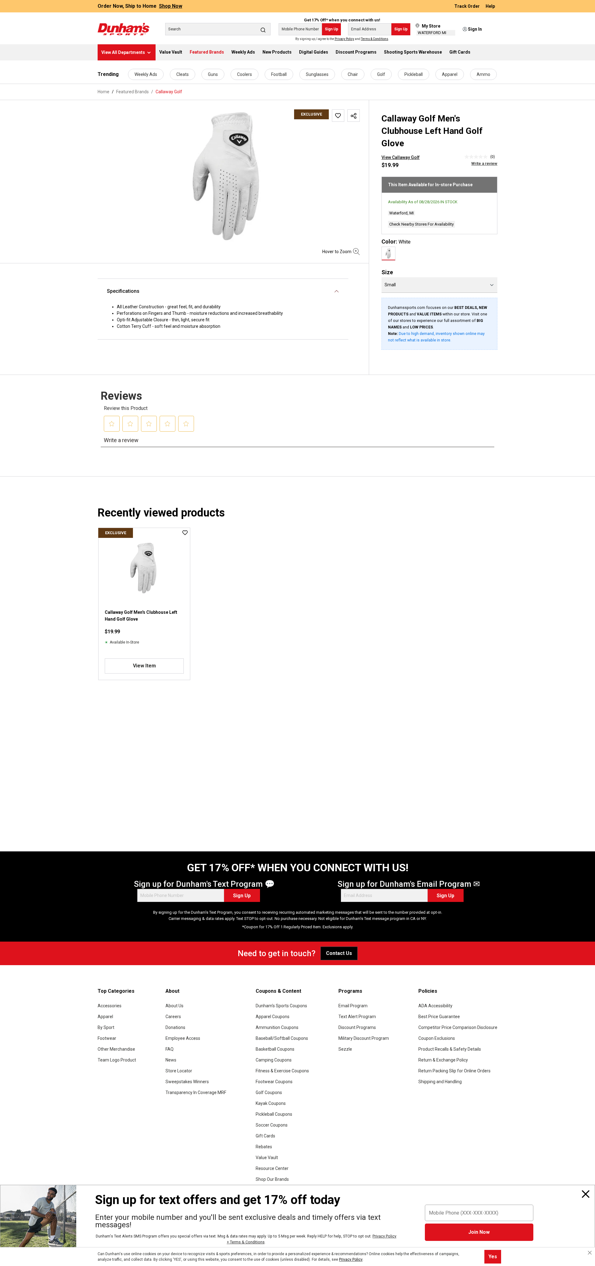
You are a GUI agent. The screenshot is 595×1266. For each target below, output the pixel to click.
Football (279, 74)
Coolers (244, 74)
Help (490, 6)
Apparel (449, 74)
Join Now (479, 1232)
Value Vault (267, 1157)
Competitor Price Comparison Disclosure (457, 1027)
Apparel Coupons (272, 1016)
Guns (213, 74)
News (170, 1059)
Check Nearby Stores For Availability (421, 224)
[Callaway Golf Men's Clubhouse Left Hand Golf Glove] (228, 176)
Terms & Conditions (374, 39)
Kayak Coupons (271, 1103)
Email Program (353, 1005)
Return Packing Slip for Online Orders (454, 1070)
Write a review (484, 163)
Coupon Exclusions (436, 1038)
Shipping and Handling (440, 1081)
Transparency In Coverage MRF (195, 1092)
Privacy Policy (344, 39)
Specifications (123, 291)
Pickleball (413, 74)
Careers (173, 1016)
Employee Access (182, 1038)
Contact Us (339, 953)
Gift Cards (265, 1135)
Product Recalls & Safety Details (449, 1049)
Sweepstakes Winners (187, 1081)
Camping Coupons (274, 1059)
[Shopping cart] (493, 29)
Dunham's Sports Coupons (281, 1005)
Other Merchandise (116, 1049)
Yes (492, 1256)
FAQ (169, 1049)
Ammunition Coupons (277, 1027)
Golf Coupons (269, 1092)
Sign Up (331, 29)
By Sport (106, 1027)
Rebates (264, 1146)
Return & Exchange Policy (443, 1059)
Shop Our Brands (272, 1179)
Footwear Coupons (274, 1081)
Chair (353, 74)
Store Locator (178, 1070)
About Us (174, 1005)
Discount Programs (357, 1027)
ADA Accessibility (435, 1005)
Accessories (109, 1005)
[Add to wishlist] (338, 115)
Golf (381, 74)
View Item (144, 666)
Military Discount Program (363, 1038)
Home (103, 91)
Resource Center (272, 1168)
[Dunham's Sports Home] (123, 29)
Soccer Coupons (272, 1125)
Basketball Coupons (275, 1049)
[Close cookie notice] (590, 1252)
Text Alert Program (357, 1016)
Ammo (483, 74)
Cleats (182, 74)
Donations (175, 1027)
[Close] (586, 1194)
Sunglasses (317, 74)
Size (387, 272)
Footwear (107, 1038)
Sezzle (345, 1049)
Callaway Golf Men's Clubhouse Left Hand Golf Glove (141, 616)
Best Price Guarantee (439, 1016)
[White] (388, 254)
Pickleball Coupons (274, 1114)
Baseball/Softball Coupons (282, 1038)
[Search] (263, 29)
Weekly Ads (145, 74)
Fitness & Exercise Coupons (282, 1070)
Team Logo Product (117, 1059)
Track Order (467, 6)
